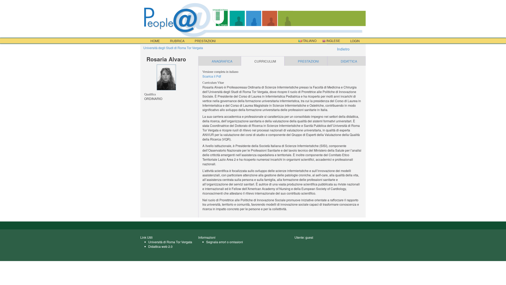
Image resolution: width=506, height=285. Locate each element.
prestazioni (205, 41)
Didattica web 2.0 (160, 246)
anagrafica (222, 61)
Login (354, 41)
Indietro (343, 48)
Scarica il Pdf (211, 76)
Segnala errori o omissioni (224, 242)
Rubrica (177, 41)
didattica (349, 61)
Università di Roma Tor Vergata (170, 242)
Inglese (333, 40)
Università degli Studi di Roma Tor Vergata (173, 48)
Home (155, 41)
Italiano (309, 40)
